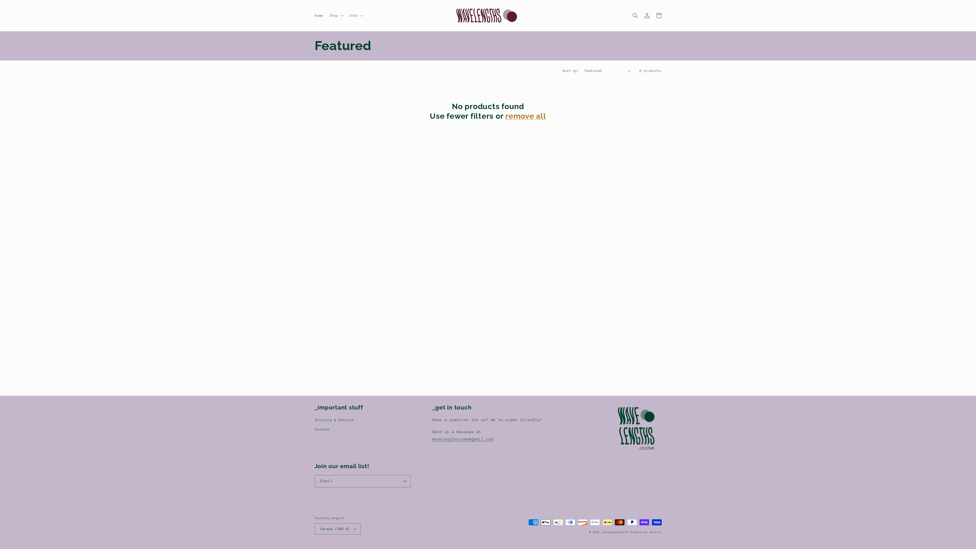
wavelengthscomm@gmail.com (463, 439)
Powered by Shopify (646, 532)
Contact (322, 429)
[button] (336, 15)
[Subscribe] (404, 481)
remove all (525, 116)
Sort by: (571, 71)
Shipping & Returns (334, 420)
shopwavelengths (616, 532)
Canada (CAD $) (335, 529)
